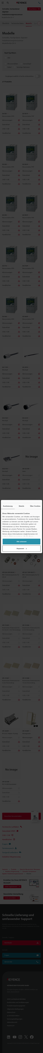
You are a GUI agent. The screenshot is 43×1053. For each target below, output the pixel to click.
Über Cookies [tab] (35, 506)
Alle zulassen (22, 541)
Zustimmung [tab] (8, 506)
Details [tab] (21, 506)
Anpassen (20, 548)
